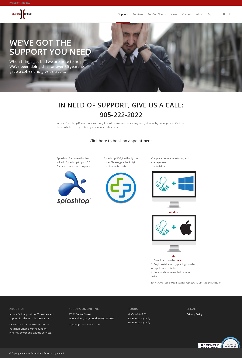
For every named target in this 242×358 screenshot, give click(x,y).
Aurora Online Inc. (32, 353)
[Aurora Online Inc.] (21, 14)
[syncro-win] (174, 189)
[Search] (209, 14)
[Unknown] (121, 187)
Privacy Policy (194, 314)
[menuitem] (123, 14)
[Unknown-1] (174, 233)
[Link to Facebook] (230, 14)
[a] (74, 187)
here (178, 260)
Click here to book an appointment (121, 140)
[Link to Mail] (224, 14)
